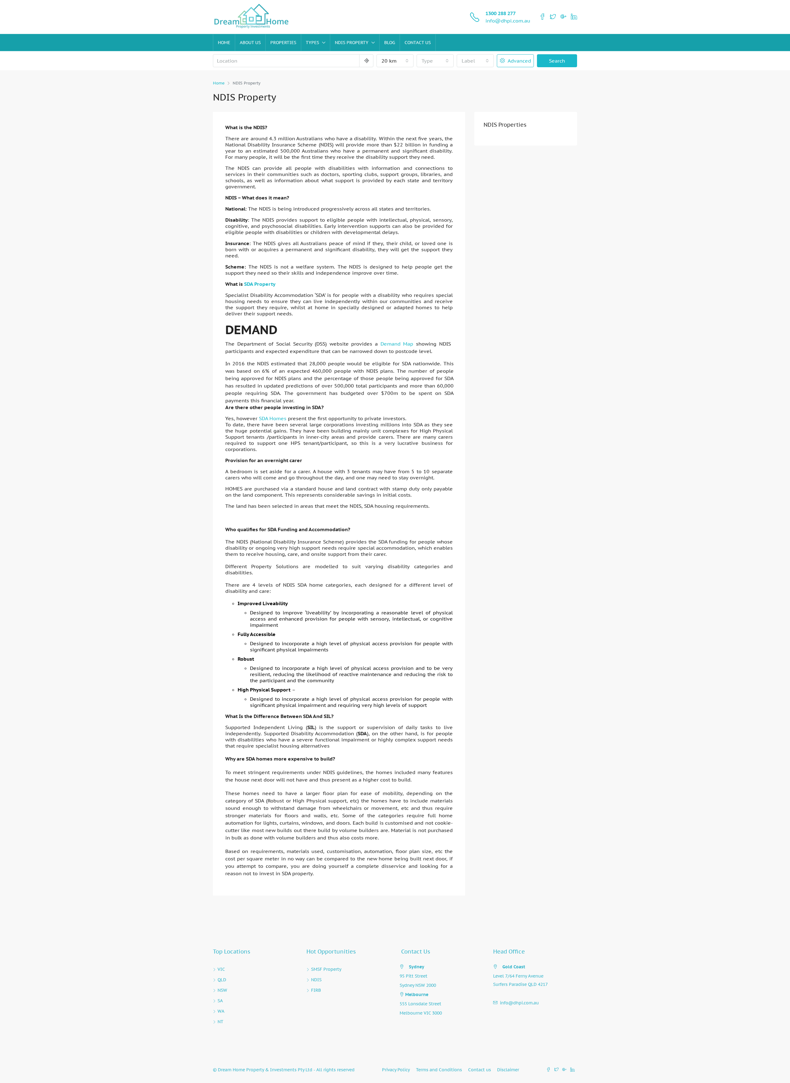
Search (557, 61)
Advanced (518, 61)
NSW (222, 990)
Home (224, 42)
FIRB (316, 990)
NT (220, 1021)
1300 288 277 (500, 13)
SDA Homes (272, 418)
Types (312, 42)
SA (220, 1000)
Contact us (418, 42)
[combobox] (395, 60)
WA (221, 1011)
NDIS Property (351, 42)
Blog (389, 42)
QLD (222, 979)
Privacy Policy (396, 1070)
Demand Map (397, 344)
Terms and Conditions (439, 1070)
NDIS (316, 979)
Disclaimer (508, 1070)
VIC (221, 969)
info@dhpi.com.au (507, 21)
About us (250, 42)
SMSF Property (326, 969)
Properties (283, 42)
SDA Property (260, 284)
